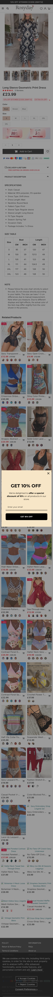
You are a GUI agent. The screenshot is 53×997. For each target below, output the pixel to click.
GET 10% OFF (26, 517)
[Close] (48, 473)
